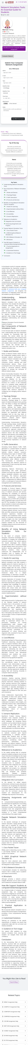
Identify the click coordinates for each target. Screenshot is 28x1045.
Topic (4, 81)
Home (2, 132)
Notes (4, 107)
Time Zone (5, 96)
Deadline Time (6, 91)
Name (4, 70)
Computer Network (7, 56)
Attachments (6, 101)
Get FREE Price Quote (18, 119)
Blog (7, 132)
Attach (6, 103)
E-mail (4, 75)
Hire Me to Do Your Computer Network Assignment (14, 48)
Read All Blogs (14, 982)
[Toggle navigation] (3, 2)
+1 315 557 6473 (22, 2)
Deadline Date (6, 86)
